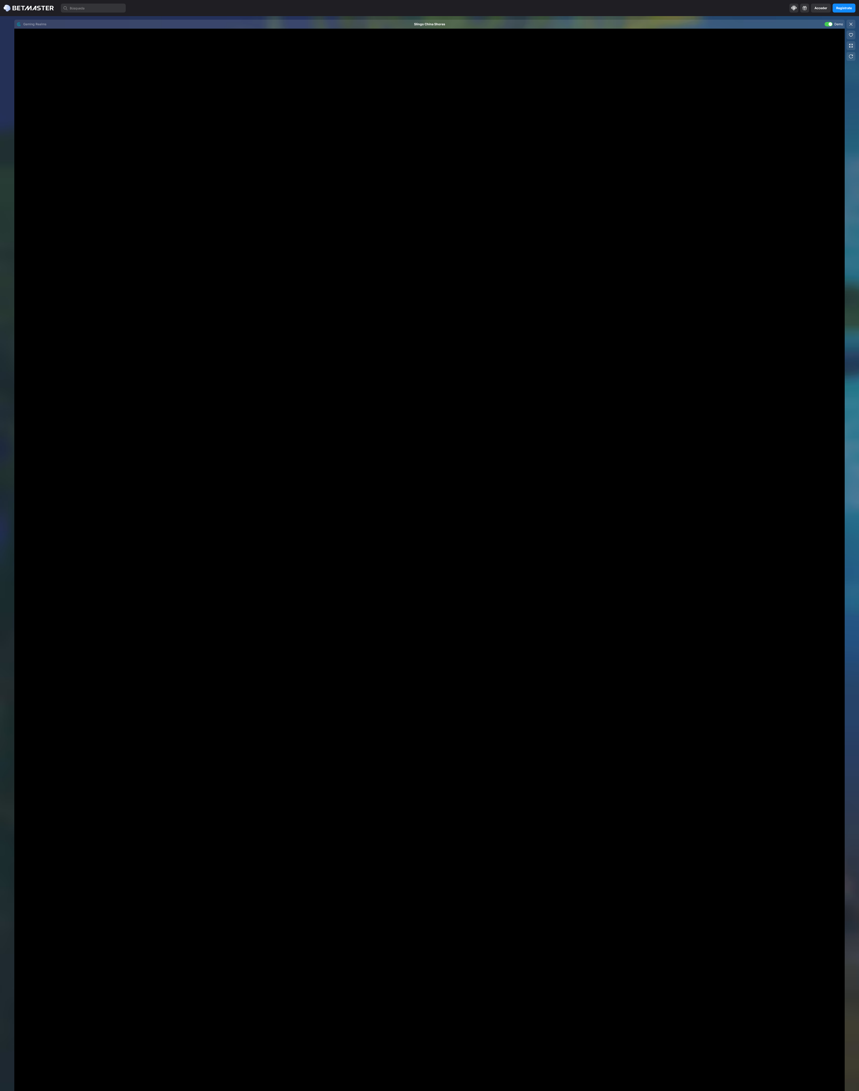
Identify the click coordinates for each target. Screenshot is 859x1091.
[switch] (829, 24)
